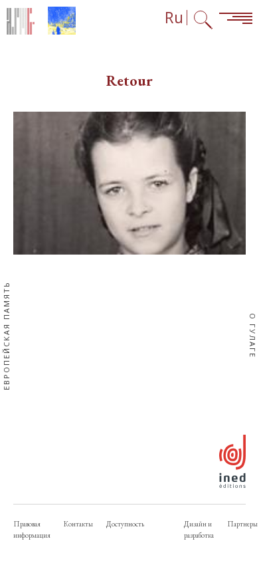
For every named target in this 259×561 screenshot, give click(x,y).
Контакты (78, 523)
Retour (129, 80)
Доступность (125, 523)
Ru (174, 17)
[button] (129, 183)
